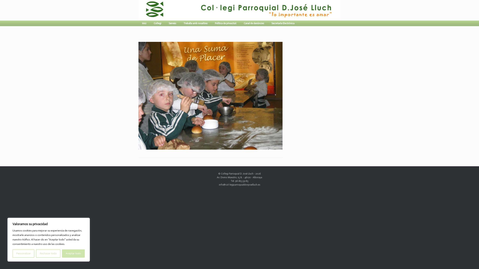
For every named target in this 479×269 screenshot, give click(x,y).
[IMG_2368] (210, 148)
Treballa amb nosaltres (196, 23)
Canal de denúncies (254, 23)
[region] (48, 240)
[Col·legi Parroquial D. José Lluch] (139, 10)
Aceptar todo (73, 253)
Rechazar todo (48, 253)
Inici (144, 23)
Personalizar (23, 253)
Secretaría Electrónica (283, 23)
